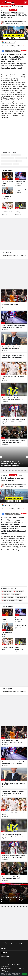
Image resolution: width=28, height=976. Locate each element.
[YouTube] (21, 943)
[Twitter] (11, 943)
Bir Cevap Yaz (7, 252)
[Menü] (2, 2)
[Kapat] (2, 953)
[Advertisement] (14, 134)
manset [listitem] (16, 164)
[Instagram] (16, 943)
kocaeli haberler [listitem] (16, 154)
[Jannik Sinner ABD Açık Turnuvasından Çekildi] (7, 208)
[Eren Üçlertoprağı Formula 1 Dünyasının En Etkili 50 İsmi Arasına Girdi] (7, 194)
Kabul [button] (25, 974)
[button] (25, 2)
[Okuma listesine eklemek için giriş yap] (23, 45)
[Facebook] (7, 943)
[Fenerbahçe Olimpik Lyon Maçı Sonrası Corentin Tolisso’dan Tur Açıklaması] (14, 414)
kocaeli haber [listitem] (5, 154)
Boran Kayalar (9, 21)
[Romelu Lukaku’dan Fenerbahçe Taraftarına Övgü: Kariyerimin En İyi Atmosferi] (20, 208)
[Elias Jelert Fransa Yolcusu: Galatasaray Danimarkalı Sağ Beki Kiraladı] (7, 179)
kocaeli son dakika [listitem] (21, 157)
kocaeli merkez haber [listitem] (7, 157)
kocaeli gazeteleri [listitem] (6, 591)
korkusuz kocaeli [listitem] (6, 164)
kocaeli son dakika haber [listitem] (8, 160)
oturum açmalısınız (20, 255)
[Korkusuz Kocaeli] (10, 2)
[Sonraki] (14, 6)
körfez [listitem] (19, 160)
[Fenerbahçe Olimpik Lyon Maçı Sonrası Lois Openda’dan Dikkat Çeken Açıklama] (14, 436)
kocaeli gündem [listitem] (18, 591)
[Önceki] (12, 6)
